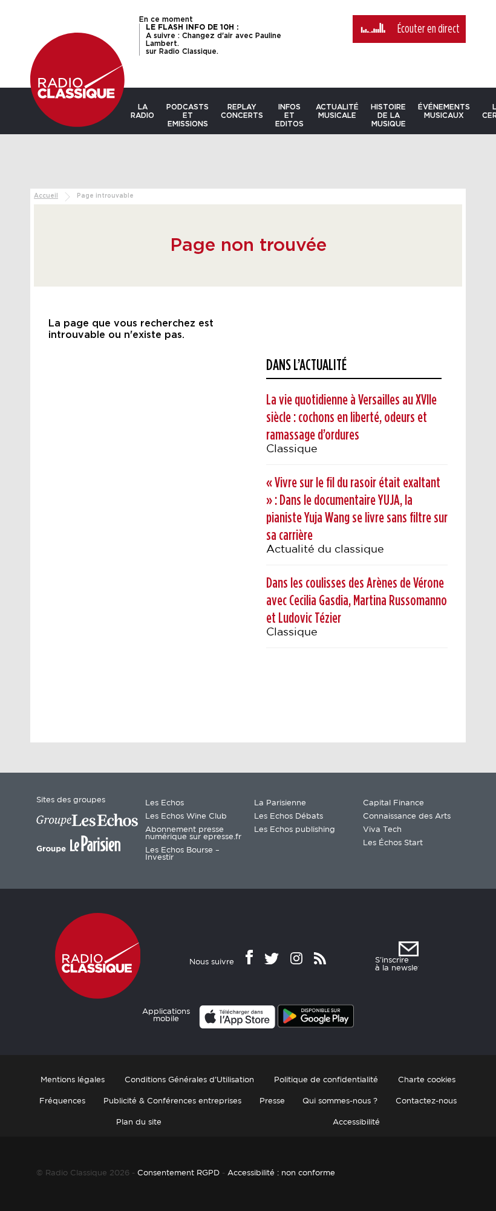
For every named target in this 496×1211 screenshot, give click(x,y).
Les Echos (164, 803)
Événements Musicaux (444, 111)
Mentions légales (73, 1080)
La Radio (142, 111)
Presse (272, 1101)
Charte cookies (426, 1080)
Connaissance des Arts (407, 816)
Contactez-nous (426, 1101)
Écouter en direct (428, 29)
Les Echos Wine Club (186, 816)
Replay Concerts (242, 111)
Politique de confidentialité (326, 1080)
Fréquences (62, 1101)
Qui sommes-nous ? (339, 1101)
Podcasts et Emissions (187, 115)
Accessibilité (356, 1122)
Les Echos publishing (294, 829)
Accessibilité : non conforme (281, 1173)
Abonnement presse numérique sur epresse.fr (193, 833)
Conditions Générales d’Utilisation (189, 1080)
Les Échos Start (393, 843)
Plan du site (139, 1122)
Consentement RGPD (178, 1173)
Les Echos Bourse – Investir (182, 854)
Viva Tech (382, 829)
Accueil (46, 196)
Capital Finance (393, 803)
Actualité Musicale (337, 111)
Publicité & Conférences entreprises (172, 1101)
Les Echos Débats (288, 816)
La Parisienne (280, 803)
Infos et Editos (289, 115)
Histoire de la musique (388, 115)
